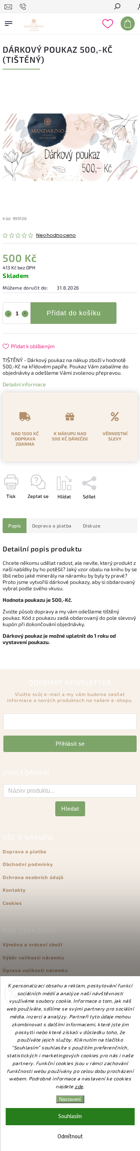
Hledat (70, 808)
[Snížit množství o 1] (8, 313)
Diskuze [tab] (92, 526)
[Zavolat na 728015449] (24, 6)
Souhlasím (70, 1116)
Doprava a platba (24, 851)
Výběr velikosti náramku (33, 957)
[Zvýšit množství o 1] (25, 313)
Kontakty (14, 890)
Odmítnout (70, 1137)
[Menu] (8, 22)
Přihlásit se (70, 743)
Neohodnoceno (56, 235)
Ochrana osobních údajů (33, 877)
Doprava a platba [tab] (52, 526)
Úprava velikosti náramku (35, 970)
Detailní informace (24, 384)
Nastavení (70, 1099)
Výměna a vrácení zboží (32, 944)
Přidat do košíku (74, 313)
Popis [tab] (14, 526)
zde (79, 1086)
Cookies (12, 903)
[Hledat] (116, 7)
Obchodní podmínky (28, 864)
